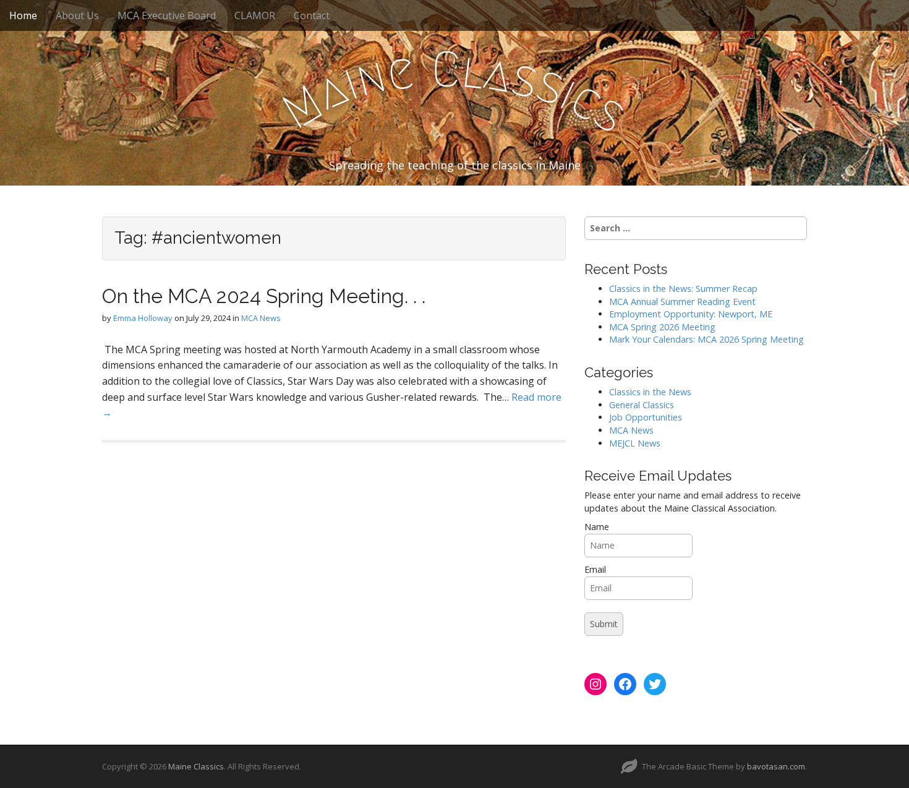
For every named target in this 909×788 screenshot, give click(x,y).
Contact (312, 15)
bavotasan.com (776, 766)
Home (23, 15)
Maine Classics (196, 766)
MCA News (261, 317)
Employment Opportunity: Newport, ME (690, 314)
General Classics (641, 405)
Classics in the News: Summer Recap (683, 288)
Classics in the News (650, 392)
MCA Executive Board (166, 15)
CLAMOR (254, 15)
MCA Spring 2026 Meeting (662, 327)
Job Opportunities (645, 417)
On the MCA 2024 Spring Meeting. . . (263, 296)
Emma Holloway (143, 317)
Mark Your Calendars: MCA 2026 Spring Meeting (706, 339)
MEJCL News (634, 443)
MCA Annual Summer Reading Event (682, 301)
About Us (77, 15)
